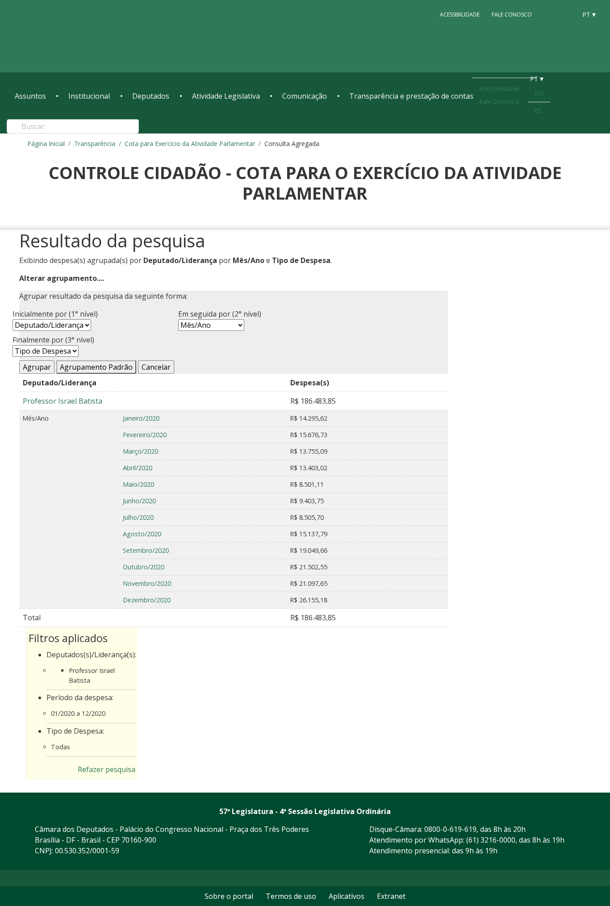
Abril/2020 (137, 467)
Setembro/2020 (146, 550)
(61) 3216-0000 (490, 840)
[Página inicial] (69, 36)
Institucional (89, 96)
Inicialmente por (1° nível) (55, 314)
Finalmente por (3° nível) (53, 340)
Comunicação (304, 96)
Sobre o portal (229, 896)
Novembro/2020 (147, 583)
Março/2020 (140, 451)
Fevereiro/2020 (145, 434)
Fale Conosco (512, 14)
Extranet (391, 896)
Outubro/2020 (143, 567)
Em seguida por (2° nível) (219, 314)
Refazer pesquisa (106, 769)
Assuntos (30, 96)
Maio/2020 (138, 484)
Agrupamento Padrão (96, 367)
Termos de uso (291, 896)
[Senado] (566, 14)
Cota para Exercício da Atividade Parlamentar (190, 143)
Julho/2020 (138, 517)
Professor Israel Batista (62, 401)
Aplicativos (346, 896)
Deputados (150, 96)
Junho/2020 (139, 501)
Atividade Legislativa (226, 96)
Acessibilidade (460, 14)
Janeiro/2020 (141, 418)
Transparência (94, 143)
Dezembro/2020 (147, 600)
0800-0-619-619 (450, 829)
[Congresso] (549, 14)
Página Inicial (46, 143)
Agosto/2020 (142, 534)
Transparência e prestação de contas (411, 96)
